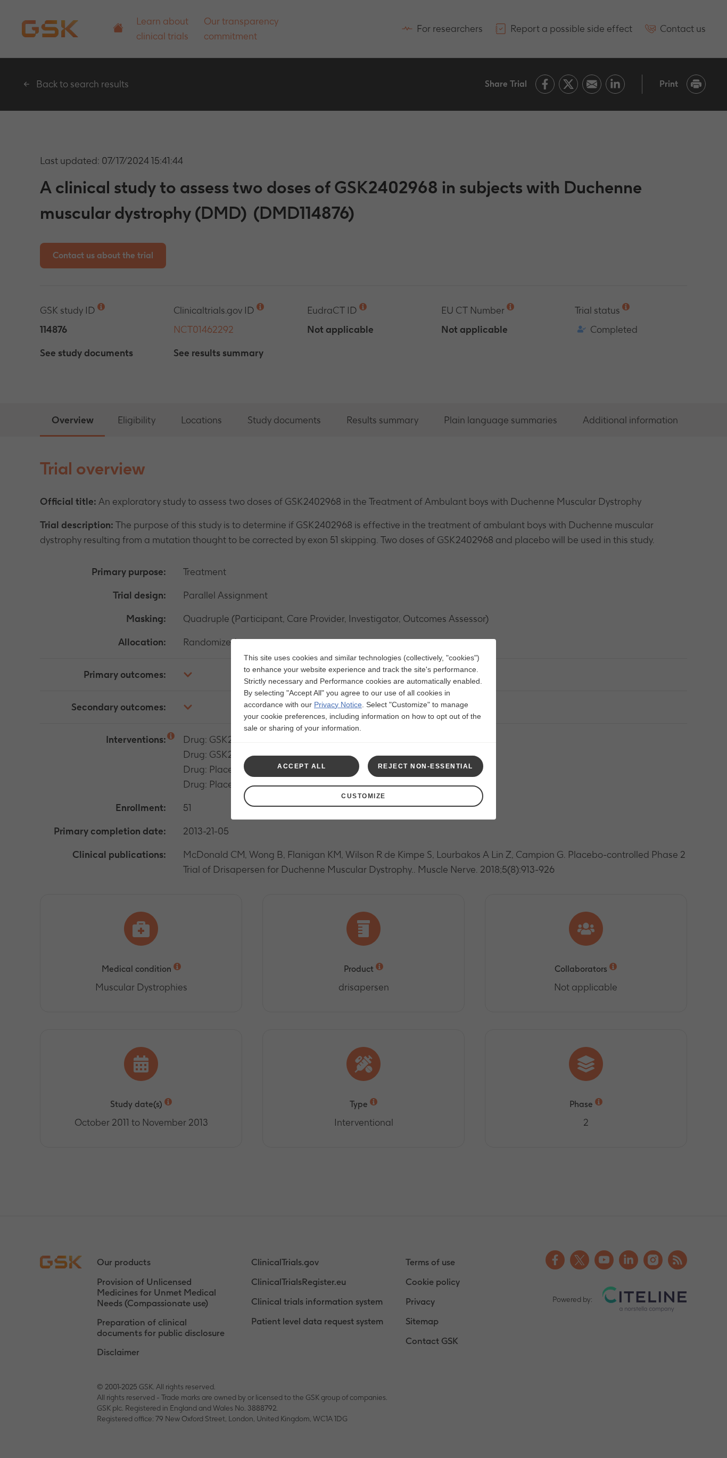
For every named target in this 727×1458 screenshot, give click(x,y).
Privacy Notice (338, 704)
